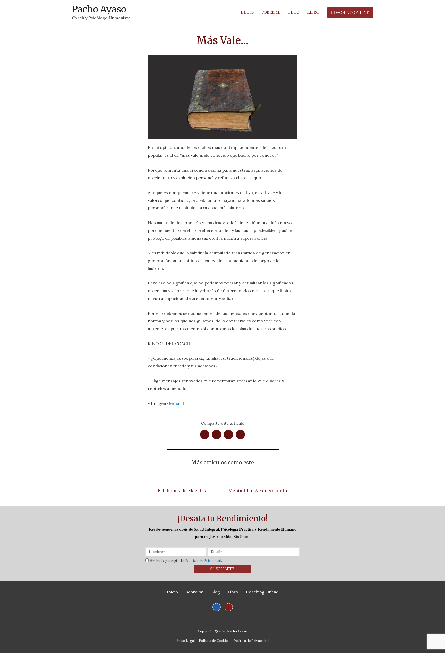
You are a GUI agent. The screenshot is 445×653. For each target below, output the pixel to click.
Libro (233, 592)
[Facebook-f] (216, 607)
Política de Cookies (214, 641)
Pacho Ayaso (99, 9)
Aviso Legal (185, 641)
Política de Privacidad (203, 560)
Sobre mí (194, 592)
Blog (215, 592)
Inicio (172, 592)
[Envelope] (229, 607)
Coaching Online (262, 592)
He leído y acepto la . (186, 560)
